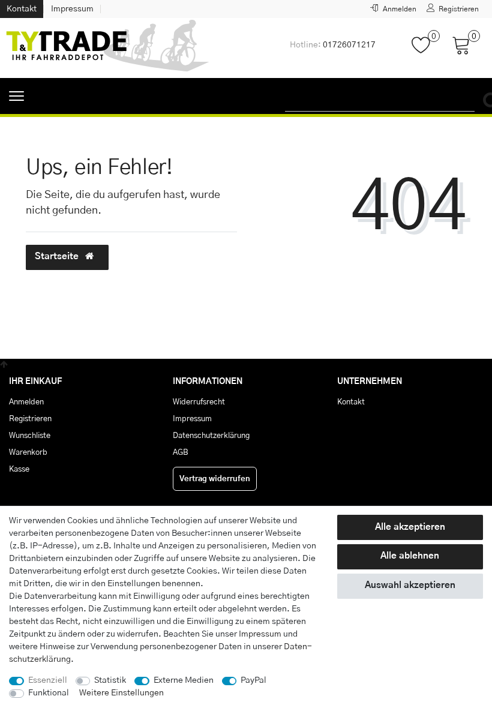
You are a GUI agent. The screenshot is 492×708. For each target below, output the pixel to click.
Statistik (110, 680)
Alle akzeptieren (410, 527)
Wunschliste (29, 435)
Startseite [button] (58, 256)
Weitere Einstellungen (121, 693)
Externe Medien (184, 680)
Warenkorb (28, 452)
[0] (426, 51)
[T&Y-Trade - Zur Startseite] (108, 48)
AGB (180, 452)
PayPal (253, 680)
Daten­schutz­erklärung (211, 435)
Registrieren (30, 419)
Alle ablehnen (409, 555)
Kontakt (22, 9)
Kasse (19, 469)
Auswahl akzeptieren (410, 585)
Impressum (72, 9)
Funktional (48, 693)
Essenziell (47, 680)
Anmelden (26, 402)
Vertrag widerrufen (214, 479)
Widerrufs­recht (199, 402)
